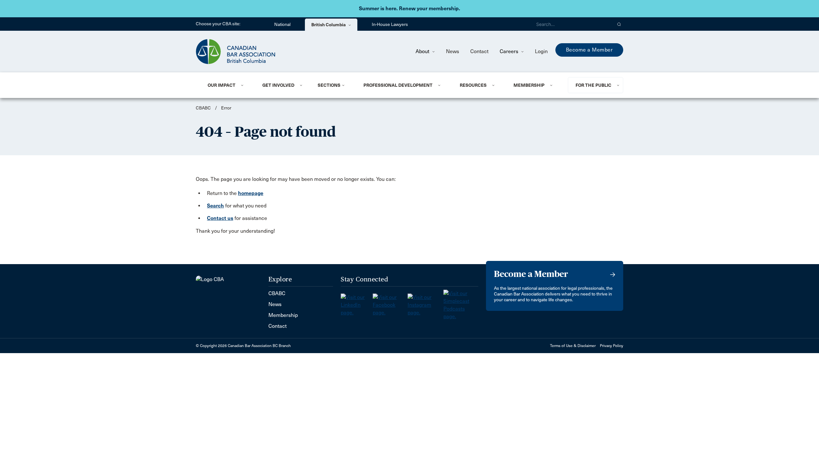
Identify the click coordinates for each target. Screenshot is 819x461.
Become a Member (589, 50)
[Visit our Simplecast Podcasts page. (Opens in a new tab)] (460, 303)
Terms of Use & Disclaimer (573, 346)
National (282, 24)
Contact (479, 51)
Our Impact (221, 85)
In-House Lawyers (390, 24)
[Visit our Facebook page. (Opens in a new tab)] (390, 303)
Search (215, 206)
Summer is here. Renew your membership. (409, 8)
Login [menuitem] (541, 51)
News (452, 51)
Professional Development (398, 85)
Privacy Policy (611, 346)
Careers (510, 51)
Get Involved (278, 85)
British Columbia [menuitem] (329, 25)
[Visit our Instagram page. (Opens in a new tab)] (425, 303)
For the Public (593, 85)
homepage (250, 193)
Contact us (220, 218)
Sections (329, 85)
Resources (473, 85)
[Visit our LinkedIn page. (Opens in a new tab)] (357, 303)
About (423, 51)
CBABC (203, 108)
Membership (529, 85)
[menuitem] (227, 85)
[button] (619, 24)
